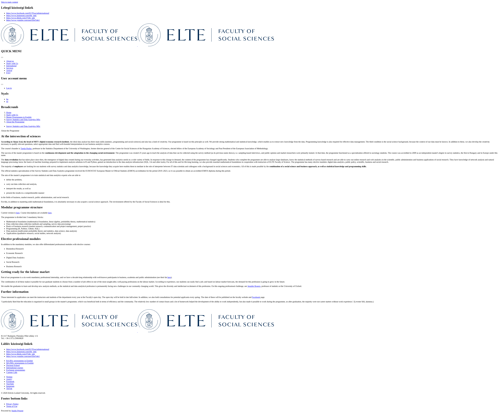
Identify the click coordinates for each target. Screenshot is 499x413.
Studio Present (17, 411)
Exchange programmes (15, 370)
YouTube (10, 384)
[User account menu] (2, 84)
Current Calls (11, 372)
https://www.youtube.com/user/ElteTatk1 (23, 20)
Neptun (9, 377)
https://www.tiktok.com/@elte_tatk (20, 18)
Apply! (9, 379)
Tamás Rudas (26, 148)
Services (9, 68)
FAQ (8, 73)
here (50, 213)
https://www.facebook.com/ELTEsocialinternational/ (27, 13)
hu (7, 99)
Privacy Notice (12, 404)
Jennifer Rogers (254, 286)
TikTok (9, 388)
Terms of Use (11, 406)
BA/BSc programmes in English (19, 361)
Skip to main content (9, 2)
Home (8, 112)
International (11, 66)
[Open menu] (2, 57)
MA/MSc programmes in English (20, 363)
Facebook (256, 297)
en (7, 101)
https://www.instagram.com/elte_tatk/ (21, 15)
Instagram (10, 386)
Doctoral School (13, 365)
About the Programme (15, 122)
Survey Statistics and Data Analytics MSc (23, 119)
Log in (9, 88)
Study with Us (12, 63)
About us (10, 61)
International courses (14, 368)
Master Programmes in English (18, 117)
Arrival (9, 70)
